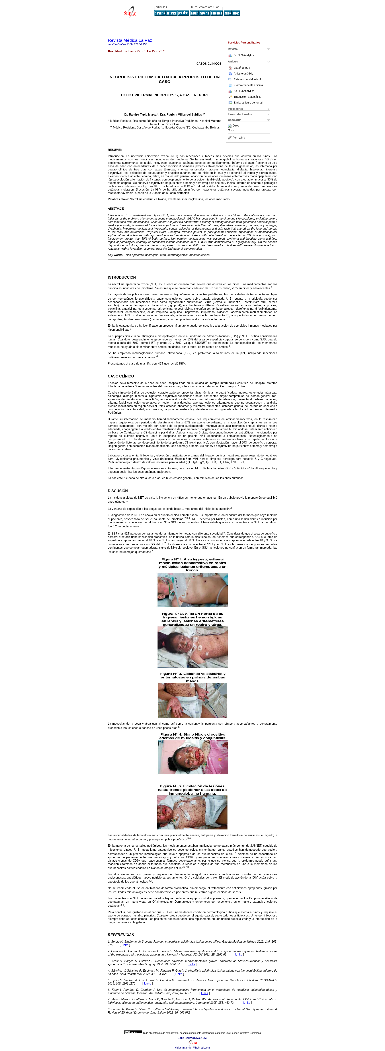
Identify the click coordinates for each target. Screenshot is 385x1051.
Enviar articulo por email (248, 102)
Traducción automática (247, 96)
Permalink (239, 137)
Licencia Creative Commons (245, 1033)
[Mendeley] (230, 125)
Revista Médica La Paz (130, 40)
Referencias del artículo (248, 79)
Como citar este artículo (248, 85)
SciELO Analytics (244, 55)
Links (124, 945)
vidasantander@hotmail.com (192, 1047)
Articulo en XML (243, 73)
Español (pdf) (242, 67)
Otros (236, 125)
